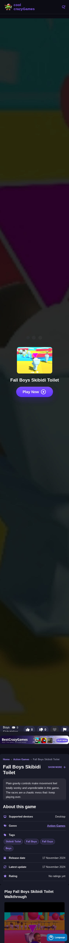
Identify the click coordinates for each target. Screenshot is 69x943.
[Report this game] (65, 730)
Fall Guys (47, 841)
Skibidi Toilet (13, 841)
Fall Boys (31, 841)
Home (6, 759)
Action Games (21, 759)
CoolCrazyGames (20, 6)
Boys (8, 848)
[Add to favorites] (54, 730)
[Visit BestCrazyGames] (34, 740)
